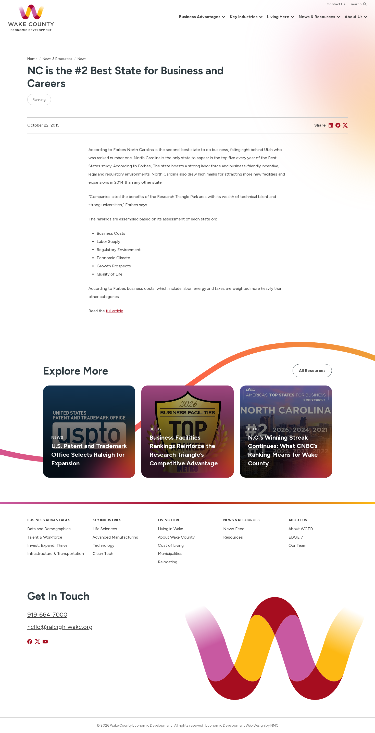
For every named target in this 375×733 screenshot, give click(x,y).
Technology (103, 545)
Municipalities (170, 553)
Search (355, 4)
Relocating (167, 562)
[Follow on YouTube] (45, 641)
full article (114, 310)
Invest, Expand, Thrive (47, 545)
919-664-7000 (47, 614)
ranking (39, 99)
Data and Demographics (49, 528)
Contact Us (336, 4)
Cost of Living (171, 545)
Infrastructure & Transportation (55, 553)
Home (32, 59)
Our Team (297, 545)
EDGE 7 (296, 537)
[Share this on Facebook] (338, 125)
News (82, 59)
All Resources (312, 370)
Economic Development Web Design (235, 725)
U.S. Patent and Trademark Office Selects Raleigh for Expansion (89, 454)
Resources (233, 537)
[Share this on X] (345, 125)
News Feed (233, 528)
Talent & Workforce (44, 537)
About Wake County (176, 537)
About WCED (301, 528)
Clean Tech (103, 553)
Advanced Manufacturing (115, 537)
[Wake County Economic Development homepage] (31, 17)
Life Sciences (105, 528)
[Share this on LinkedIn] (330, 125)
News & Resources (57, 59)
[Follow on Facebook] (29, 641)
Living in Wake (170, 528)
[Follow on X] (37, 641)
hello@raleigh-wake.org (60, 626)
